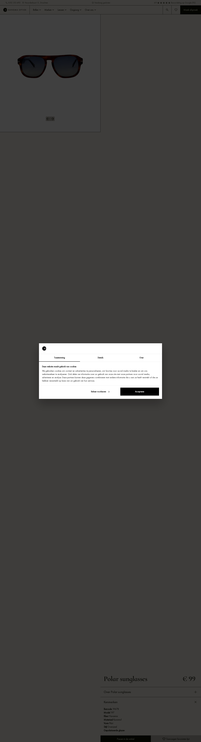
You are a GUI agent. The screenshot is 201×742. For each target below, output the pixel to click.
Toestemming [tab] (59, 357)
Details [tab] (100, 357)
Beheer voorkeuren (98, 391)
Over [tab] (141, 357)
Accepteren (139, 391)
